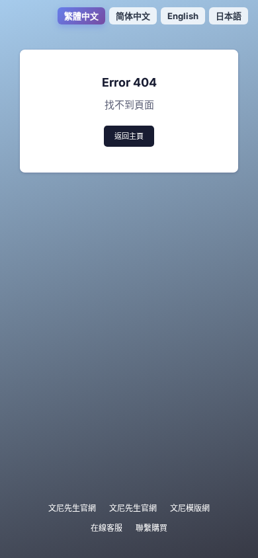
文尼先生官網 (72, 508)
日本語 (228, 16)
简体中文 (133, 16)
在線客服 (106, 528)
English (182, 16)
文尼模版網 (190, 508)
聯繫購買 (151, 528)
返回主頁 (129, 136)
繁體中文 (81, 16)
